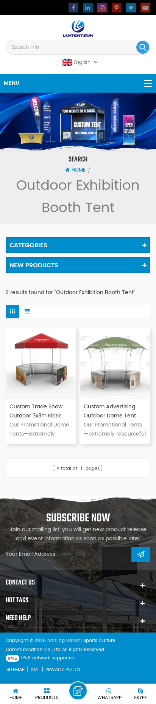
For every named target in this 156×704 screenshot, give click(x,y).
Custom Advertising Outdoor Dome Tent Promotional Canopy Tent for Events (110, 411)
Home (79, 170)
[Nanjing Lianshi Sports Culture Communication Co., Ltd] (78, 28)
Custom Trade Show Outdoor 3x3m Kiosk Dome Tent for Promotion (35, 411)
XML (35, 669)
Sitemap (15, 669)
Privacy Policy (63, 669)
